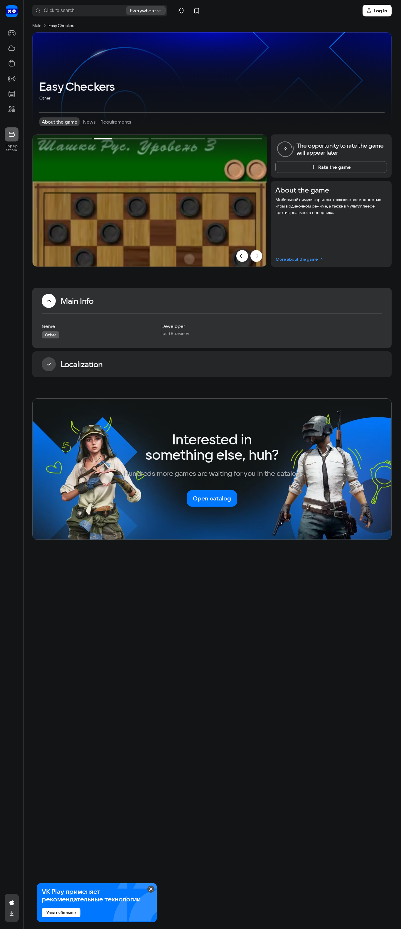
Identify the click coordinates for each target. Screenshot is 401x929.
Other (44, 98)
